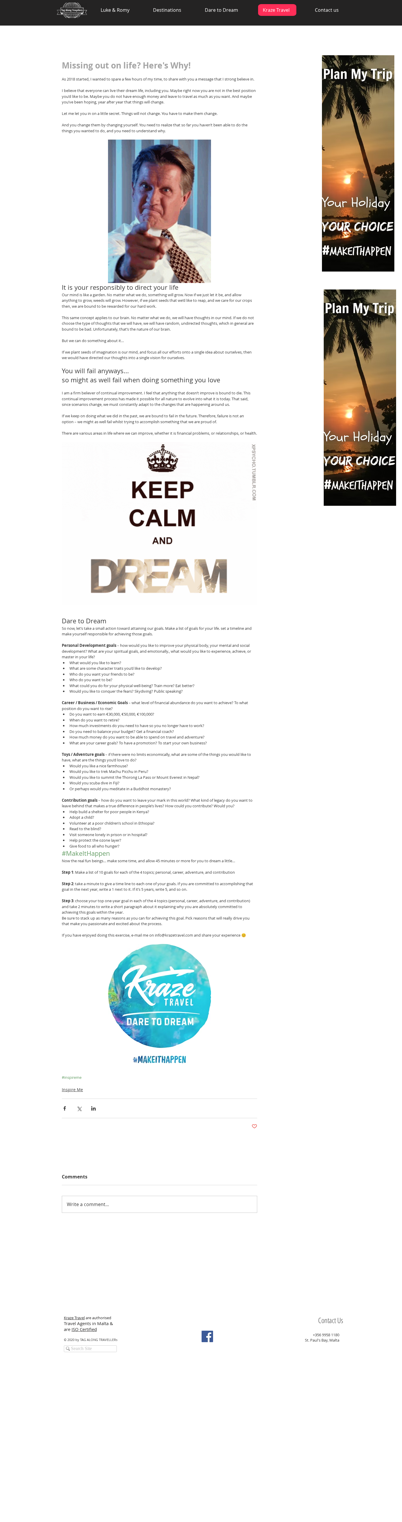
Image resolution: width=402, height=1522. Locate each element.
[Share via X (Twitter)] (79, 1108)
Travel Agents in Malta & (89, 1323)
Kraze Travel (74, 1317)
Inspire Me (72, 1089)
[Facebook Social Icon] (207, 1336)
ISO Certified (84, 1329)
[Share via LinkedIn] (93, 1108)
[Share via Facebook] (64, 1108)
